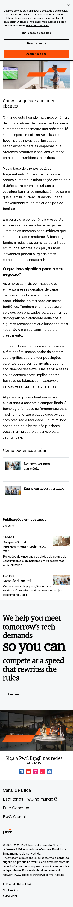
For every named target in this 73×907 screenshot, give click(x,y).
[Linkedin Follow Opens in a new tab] (21, 772)
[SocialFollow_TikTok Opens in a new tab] (42, 772)
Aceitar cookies (36, 53)
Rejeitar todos (36, 43)
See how (13, 694)
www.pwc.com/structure (48, 874)
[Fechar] (68, 5)
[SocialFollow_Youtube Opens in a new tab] (28, 772)
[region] (36, 30)
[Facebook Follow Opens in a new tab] (49, 772)
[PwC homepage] (8, 833)
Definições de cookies (36, 32)
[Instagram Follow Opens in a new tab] (35, 772)
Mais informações (37, 25)
